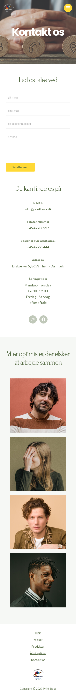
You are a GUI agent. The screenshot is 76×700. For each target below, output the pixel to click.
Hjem (38, 633)
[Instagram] (33, 319)
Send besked (20, 167)
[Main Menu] (68, 8)
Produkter (38, 646)
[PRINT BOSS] (9, 8)
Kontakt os (38, 660)
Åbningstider (38, 653)
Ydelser (38, 639)
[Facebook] (43, 319)
